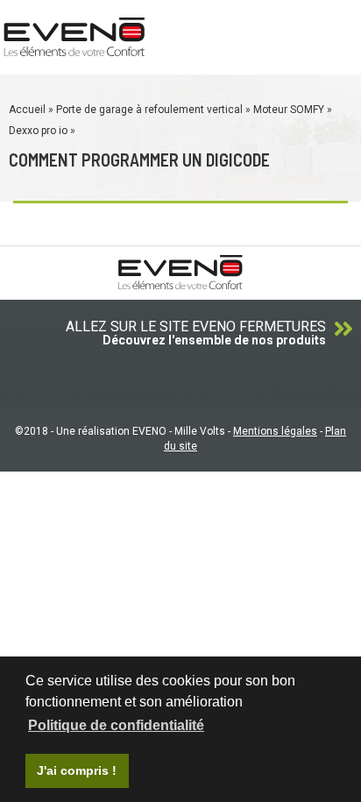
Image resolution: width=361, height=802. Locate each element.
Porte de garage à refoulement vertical (149, 109)
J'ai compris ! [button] (77, 770)
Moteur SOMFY (288, 109)
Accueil (27, 109)
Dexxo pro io (38, 130)
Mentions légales (275, 431)
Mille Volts (199, 431)
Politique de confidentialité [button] (116, 725)
